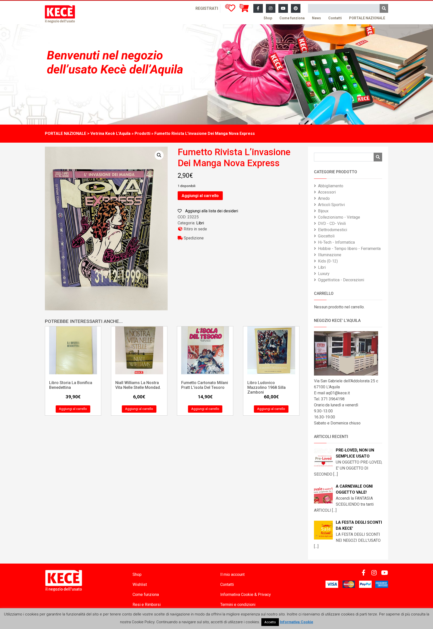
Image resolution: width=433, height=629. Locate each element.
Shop (268, 18)
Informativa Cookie (296, 622)
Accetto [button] (270, 622)
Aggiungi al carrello (200, 195)
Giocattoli (326, 236)
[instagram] (270, 8)
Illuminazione (329, 254)
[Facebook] (258, 8)
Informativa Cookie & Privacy (245, 594)
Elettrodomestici (332, 229)
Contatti (335, 18)
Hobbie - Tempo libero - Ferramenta (349, 248)
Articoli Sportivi (331, 204)
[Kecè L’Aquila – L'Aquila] (60, 14)
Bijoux (323, 211)
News (316, 18)
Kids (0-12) (328, 261)
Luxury (324, 273)
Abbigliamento (330, 186)
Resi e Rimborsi (147, 604)
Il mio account (232, 574)
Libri (200, 223)
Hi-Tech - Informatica (336, 242)
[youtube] (283, 8)
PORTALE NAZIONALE (367, 18)
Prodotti (142, 133)
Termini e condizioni (237, 604)
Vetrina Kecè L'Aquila (110, 133)
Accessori (327, 192)
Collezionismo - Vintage (339, 217)
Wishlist (140, 584)
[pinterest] (295, 8)
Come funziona (292, 18)
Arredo (324, 198)
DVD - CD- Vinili (332, 223)
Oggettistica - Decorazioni (341, 280)
